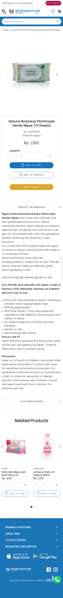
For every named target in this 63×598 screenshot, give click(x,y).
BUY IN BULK (53, 3)
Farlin (5, 468)
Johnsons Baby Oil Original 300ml (43, 473)
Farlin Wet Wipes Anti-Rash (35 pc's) (14, 473)
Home (5, 30)
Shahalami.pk (24, 11)
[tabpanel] (15, 467)
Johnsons (38, 468)
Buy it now (31, 187)
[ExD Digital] (50, 580)
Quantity (15, 150)
